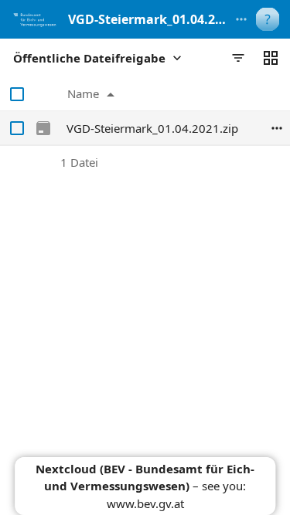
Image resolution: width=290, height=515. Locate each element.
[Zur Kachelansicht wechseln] (271, 58)
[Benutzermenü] (267, 19)
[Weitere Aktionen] (241, 19)
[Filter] (238, 58)
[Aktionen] (277, 128)
